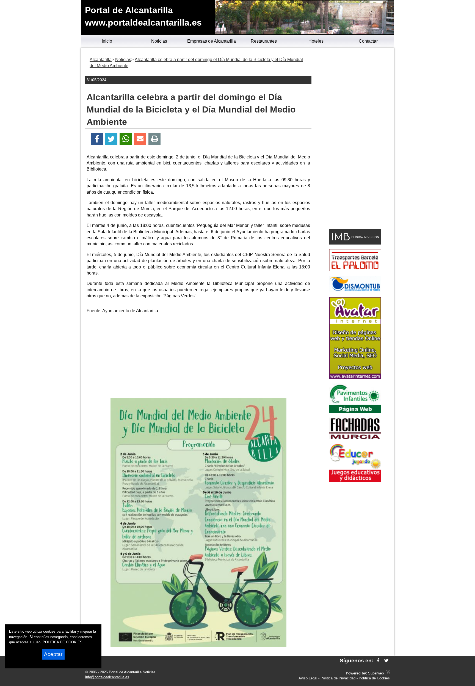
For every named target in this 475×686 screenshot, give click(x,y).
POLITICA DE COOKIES (62, 642)
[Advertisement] (198, 357)
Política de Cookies (374, 678)
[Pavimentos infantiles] (355, 411)
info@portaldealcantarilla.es (107, 677)
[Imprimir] (154, 139)
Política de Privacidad (338, 678)
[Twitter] (111, 139)
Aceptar (53, 654)
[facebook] (378, 660)
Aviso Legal (308, 678)
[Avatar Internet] (355, 377)
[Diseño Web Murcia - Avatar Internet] (388, 673)
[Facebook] (97, 139)
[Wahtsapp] (126, 139)
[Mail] (140, 139)
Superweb (376, 673)
